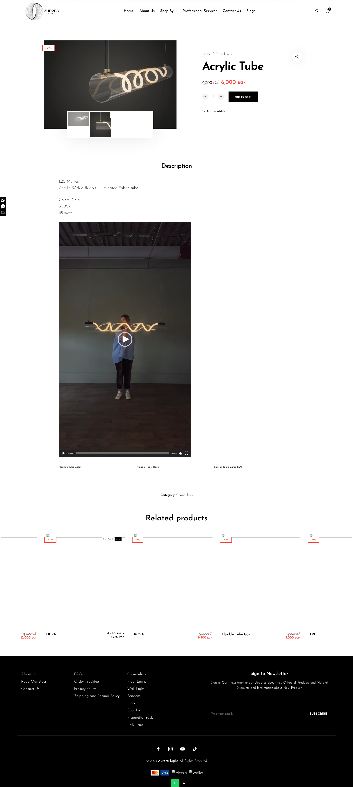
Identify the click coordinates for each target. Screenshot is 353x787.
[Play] (63, 453)
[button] (125, 339)
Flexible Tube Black (147, 467)
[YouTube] (182, 749)
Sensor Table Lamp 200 (228, 467)
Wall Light (136, 689)
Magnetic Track (140, 718)
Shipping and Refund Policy (97, 696)
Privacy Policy (85, 689)
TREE (308, 634)
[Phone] (183, 783)
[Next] (162, 84)
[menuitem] (131, 11)
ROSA (133, 634)
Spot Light (136, 710)
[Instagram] (170, 749)
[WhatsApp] (175, 783)
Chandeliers (223, 54)
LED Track (136, 725)
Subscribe (318, 713)
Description (176, 166)
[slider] (122, 453)
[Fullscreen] (186, 453)
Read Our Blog (33, 682)
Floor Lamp (136, 682)
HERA (46, 634)
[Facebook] (158, 749)
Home (206, 54)
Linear (132, 703)
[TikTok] (194, 749)
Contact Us (30, 689)
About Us (29, 674)
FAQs (79, 674)
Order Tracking (86, 682)
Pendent (133, 696)
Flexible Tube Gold (70, 467)
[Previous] (59, 84)
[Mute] (180, 453)
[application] (125, 339)
